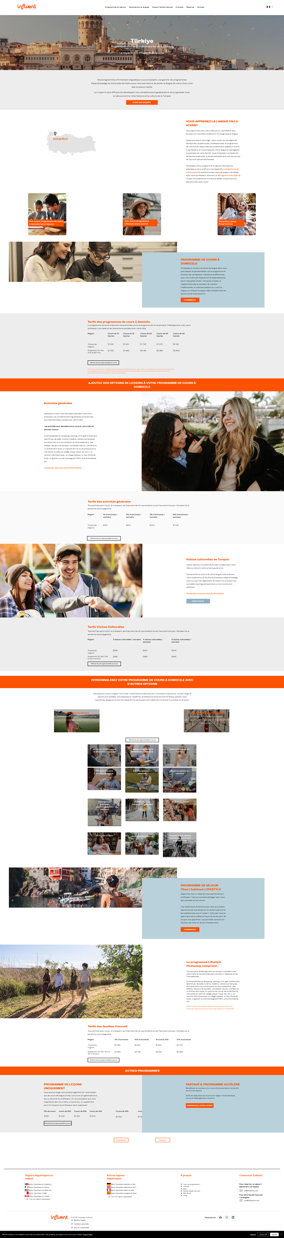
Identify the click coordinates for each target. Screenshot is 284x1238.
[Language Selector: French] (269, 6)
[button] (115, 7)
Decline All (263, 1234)
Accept (274, 1234)
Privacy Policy (88, 1234)
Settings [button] (253, 1234)
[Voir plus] (77, 728)
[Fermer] (281, 1234)
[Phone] (220, 1217)
